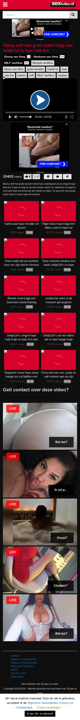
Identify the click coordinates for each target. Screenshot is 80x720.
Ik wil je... (61, 490)
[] (73, 15)
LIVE (12, 408)
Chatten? (60, 585)
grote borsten (35, 69)
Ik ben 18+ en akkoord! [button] (40, 713)
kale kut (9, 75)
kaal (64, 69)
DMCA (14, 669)
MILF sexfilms (16, 62)
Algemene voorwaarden (43, 702)
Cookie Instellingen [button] (49, 707)
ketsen (21, 75)
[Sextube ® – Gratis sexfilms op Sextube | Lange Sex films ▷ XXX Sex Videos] (63, 3)
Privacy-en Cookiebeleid (24, 662)
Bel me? (61, 442)
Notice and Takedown (22, 666)
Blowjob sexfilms (43, 62)
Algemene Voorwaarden (23, 659)
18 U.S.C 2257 (18, 673)
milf (31, 75)
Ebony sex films (17, 56)
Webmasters (17, 676)
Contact (15, 655)
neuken (62, 75)
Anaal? (62, 537)
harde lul (52, 69)
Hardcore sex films (49, 56)
